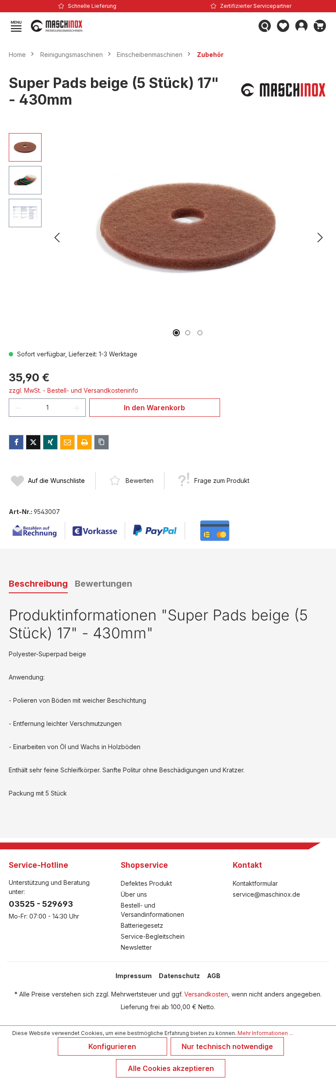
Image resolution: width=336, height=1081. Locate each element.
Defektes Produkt (146, 883)
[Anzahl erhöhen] (77, 407)
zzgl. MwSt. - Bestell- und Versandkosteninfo (73, 390)
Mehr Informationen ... (265, 1033)
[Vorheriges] (56, 237)
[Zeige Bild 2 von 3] (187, 332)
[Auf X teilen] (33, 442)
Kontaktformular (255, 883)
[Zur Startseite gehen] (140, 25)
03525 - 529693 (41, 903)
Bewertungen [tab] (103, 583)
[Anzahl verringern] (18, 407)
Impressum (134, 975)
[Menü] (16, 26)
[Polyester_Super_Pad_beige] (188, 227)
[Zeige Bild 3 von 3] (200, 332)
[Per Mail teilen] (67, 442)
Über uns (134, 894)
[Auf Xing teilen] (50, 442)
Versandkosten (206, 994)
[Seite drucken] (84, 442)
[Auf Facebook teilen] (16, 442)
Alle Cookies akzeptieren (171, 1068)
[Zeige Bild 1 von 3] (176, 333)
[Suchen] (264, 26)
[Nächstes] (320, 237)
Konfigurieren (112, 1046)
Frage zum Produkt (221, 480)
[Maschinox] (283, 95)
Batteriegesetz (142, 925)
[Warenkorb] (319, 26)
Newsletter (136, 947)
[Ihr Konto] (301, 26)
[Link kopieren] (101, 442)
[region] (168, 237)
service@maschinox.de (266, 894)
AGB (213, 975)
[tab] (38, 584)
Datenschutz (179, 975)
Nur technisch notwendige (227, 1046)
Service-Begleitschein (153, 936)
